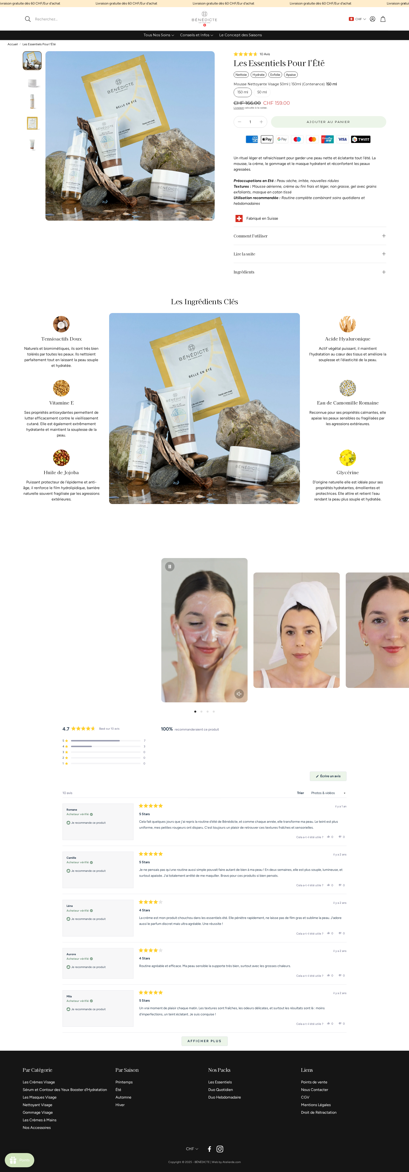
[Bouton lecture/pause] (169, 566)
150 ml (242, 92)
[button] (53, 19)
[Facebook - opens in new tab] (209, 1149)
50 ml (262, 92)
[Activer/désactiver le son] (239, 694)
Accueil (13, 44)
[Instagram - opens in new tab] (220, 1149)
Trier (301, 793)
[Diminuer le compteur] (239, 122)
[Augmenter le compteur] (261, 122)
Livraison (239, 107)
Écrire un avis (331, 777)
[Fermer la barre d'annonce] (404, 3)
